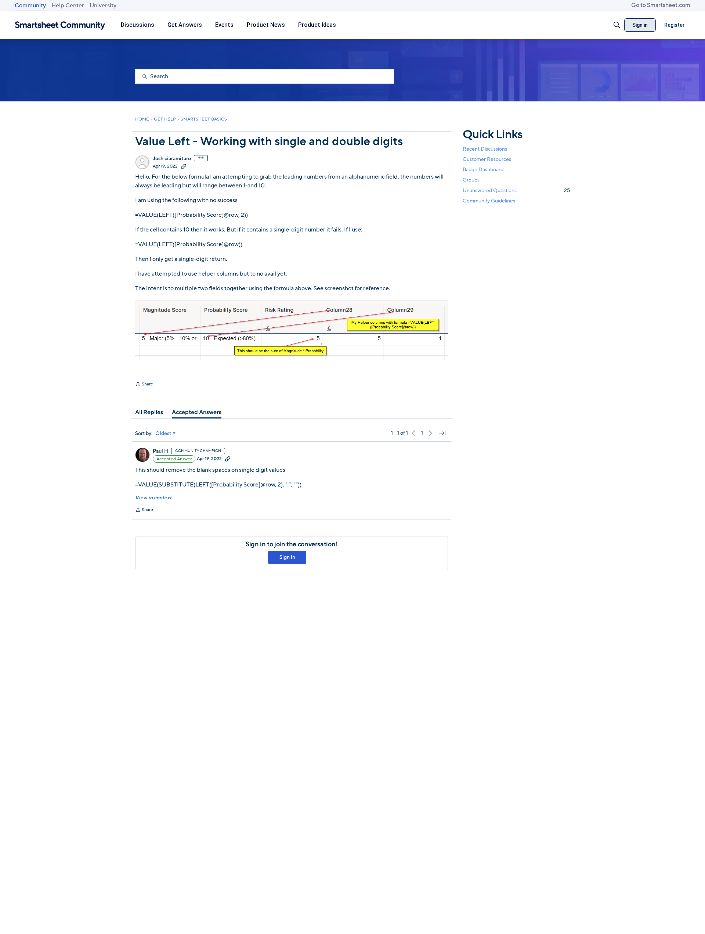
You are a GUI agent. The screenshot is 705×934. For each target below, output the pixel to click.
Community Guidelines (489, 200)
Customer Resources (487, 159)
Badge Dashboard (483, 169)
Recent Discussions (485, 149)
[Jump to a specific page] (442, 433)
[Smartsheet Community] (60, 25)
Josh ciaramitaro (172, 158)
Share (144, 384)
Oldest (163, 433)
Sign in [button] (287, 557)
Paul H (160, 451)
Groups (471, 180)
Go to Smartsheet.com (660, 5)
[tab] (149, 412)
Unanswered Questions (516, 190)
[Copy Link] (183, 166)
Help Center (67, 5)
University (103, 5)
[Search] (616, 25)
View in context (153, 497)
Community (30, 5)
